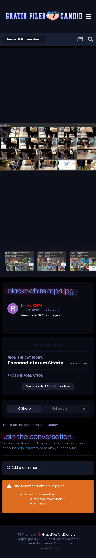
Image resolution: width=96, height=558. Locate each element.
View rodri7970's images (40, 315)
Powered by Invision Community (48, 543)
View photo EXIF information (48, 386)
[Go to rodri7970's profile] (12, 308)
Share (25, 408)
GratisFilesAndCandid (59, 534)
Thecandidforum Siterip (35, 363)
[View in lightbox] (48, 147)
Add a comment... (26, 467)
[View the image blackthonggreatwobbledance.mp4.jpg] (51, 261)
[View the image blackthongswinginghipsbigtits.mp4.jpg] (19, 261)
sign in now (26, 448)
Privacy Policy (48, 548)
